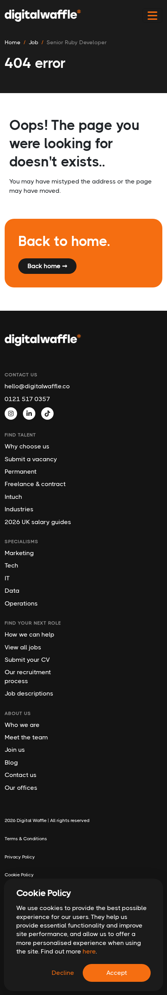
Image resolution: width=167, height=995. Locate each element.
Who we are (22, 725)
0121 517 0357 (27, 399)
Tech (11, 565)
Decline (63, 972)
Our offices (21, 787)
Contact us (21, 775)
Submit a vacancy (31, 459)
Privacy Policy (20, 857)
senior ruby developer (77, 42)
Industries (19, 509)
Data (12, 590)
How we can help (29, 634)
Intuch (13, 496)
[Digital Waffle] (43, 15)
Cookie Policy (19, 874)
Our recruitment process (28, 676)
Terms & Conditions (26, 838)
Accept (116, 972)
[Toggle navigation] (152, 15)
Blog (11, 762)
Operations (21, 603)
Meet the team (26, 737)
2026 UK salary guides (38, 522)
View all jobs (23, 647)
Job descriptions (29, 693)
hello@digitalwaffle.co (37, 386)
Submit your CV (27, 659)
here (89, 951)
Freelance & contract (35, 484)
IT (7, 578)
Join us (15, 749)
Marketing (19, 553)
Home (13, 42)
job (33, 42)
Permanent (21, 471)
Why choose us (27, 446)
